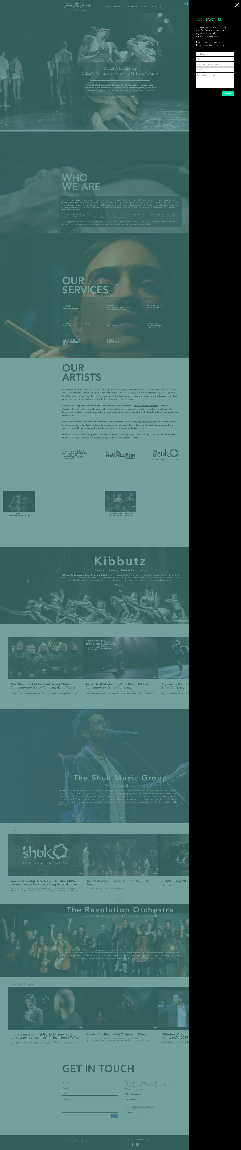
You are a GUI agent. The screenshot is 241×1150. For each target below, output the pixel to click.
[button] (237, 5)
